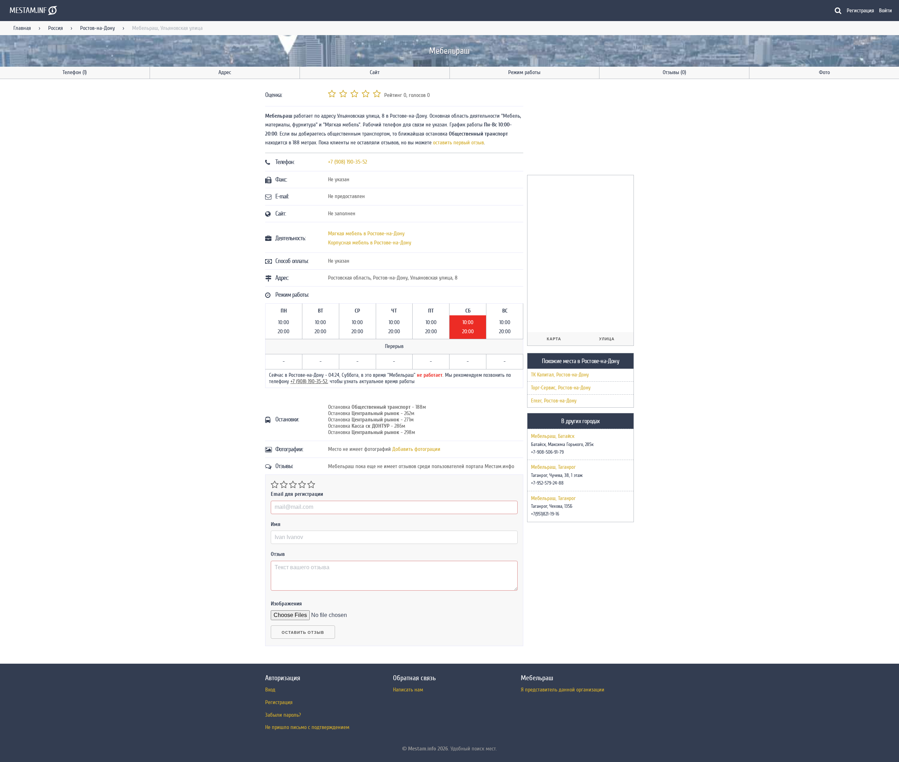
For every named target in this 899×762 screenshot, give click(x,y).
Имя (276, 524)
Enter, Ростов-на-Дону (554, 401)
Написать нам (408, 690)
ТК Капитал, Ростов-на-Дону (560, 375)
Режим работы (524, 72)
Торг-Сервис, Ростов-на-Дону (561, 388)
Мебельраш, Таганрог (553, 467)
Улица (607, 339)
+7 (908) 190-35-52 (347, 162)
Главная (22, 28)
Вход (270, 690)
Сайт (375, 72)
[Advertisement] (579, 128)
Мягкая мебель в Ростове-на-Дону (366, 233)
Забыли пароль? (283, 715)
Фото (824, 72)
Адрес (224, 72)
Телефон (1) (75, 72)
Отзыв (278, 554)
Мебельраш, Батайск (553, 436)
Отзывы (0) (674, 72)
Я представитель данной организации (562, 690)
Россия (55, 28)
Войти (885, 10)
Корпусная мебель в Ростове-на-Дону (369, 242)
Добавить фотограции (416, 449)
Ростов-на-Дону (97, 28)
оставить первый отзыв (458, 142)
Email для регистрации (297, 494)
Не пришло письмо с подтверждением (307, 727)
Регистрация (860, 10)
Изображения (286, 603)
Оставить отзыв (303, 632)
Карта (554, 339)
